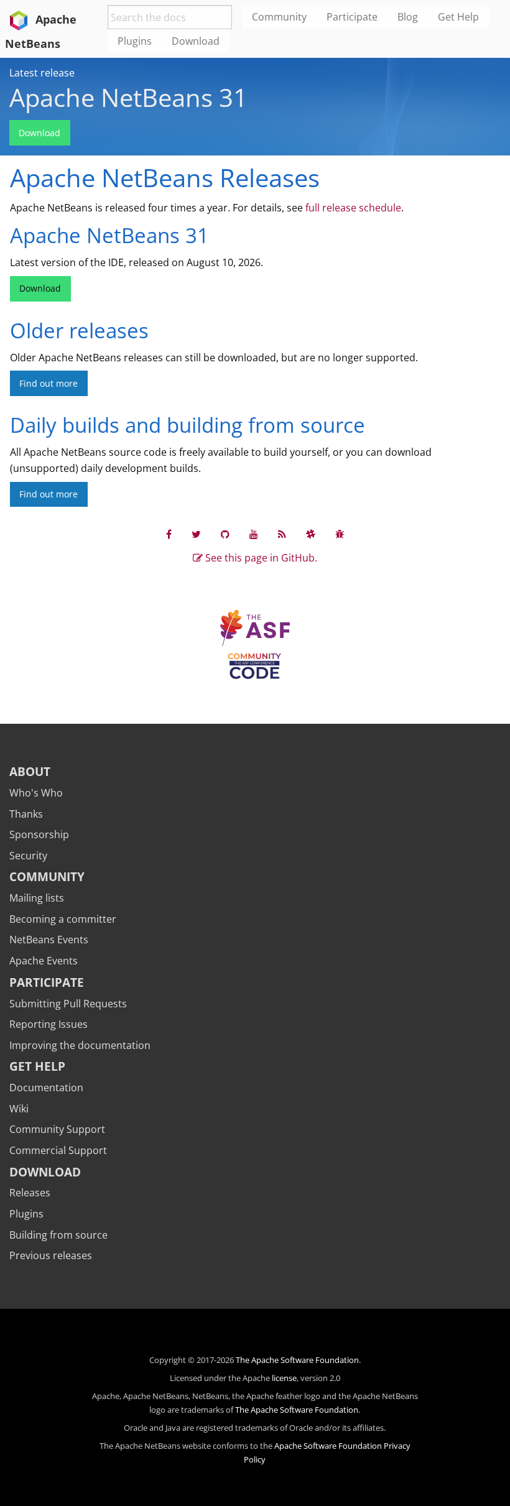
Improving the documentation (80, 1045)
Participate (46, 982)
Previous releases (50, 1255)
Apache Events (43, 961)
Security (28, 855)
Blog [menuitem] (407, 17)
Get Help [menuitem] (458, 17)
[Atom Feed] (282, 533)
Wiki (19, 1109)
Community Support (57, 1129)
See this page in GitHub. (260, 558)
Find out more (48, 383)
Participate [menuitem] (352, 17)
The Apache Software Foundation (297, 1359)
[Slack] (310, 533)
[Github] (225, 533)
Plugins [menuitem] (135, 41)
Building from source (58, 1235)
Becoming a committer (62, 919)
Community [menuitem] (279, 17)
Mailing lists (36, 898)
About (29, 771)
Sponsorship (39, 834)
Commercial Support (58, 1150)
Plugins (26, 1214)
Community (47, 876)
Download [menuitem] (196, 41)
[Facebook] (169, 533)
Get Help (37, 1066)
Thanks (26, 814)
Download (39, 133)
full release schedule (353, 208)
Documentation (46, 1087)
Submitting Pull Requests (68, 1003)
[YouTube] (253, 533)
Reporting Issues (48, 1024)
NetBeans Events (48, 939)
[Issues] (340, 533)
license (284, 1378)
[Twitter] (196, 533)
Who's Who (36, 793)
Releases (29, 1192)
